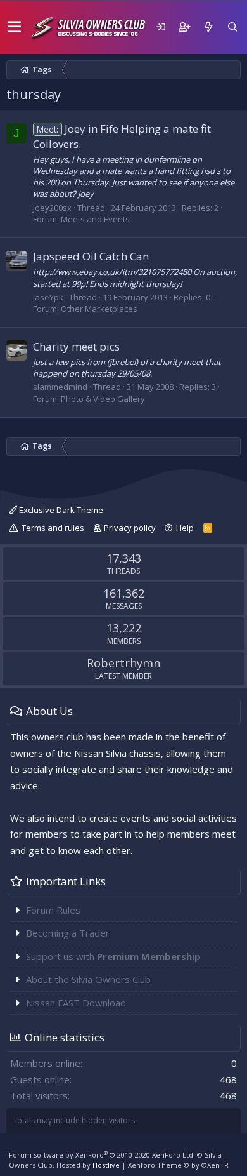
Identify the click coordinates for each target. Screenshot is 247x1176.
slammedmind (60, 386)
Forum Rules (53, 910)
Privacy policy (130, 527)
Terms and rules (53, 527)
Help (185, 527)
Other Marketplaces (99, 308)
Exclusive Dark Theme (60, 510)
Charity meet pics (76, 346)
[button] (14, 27)
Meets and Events (95, 219)
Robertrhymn (123, 663)
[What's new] (208, 27)
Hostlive (106, 1165)
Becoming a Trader (68, 932)
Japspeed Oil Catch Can (91, 256)
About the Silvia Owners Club (88, 979)
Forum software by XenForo (102, 1154)
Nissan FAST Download (76, 1002)
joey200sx (52, 207)
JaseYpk (48, 297)
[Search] (232, 27)
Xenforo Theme (178, 1165)
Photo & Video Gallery (103, 398)
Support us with (113, 956)
